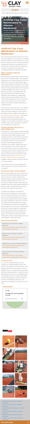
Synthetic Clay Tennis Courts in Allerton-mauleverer (12, 418)
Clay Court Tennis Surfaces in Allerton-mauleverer (12, 405)
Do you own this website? (11, 298)
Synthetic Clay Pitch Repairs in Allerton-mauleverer (12, 412)
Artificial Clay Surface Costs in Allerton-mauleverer (12, 415)
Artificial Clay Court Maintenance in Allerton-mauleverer (13, 408)
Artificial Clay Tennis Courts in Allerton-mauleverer (12, 402)
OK (22, 298)
